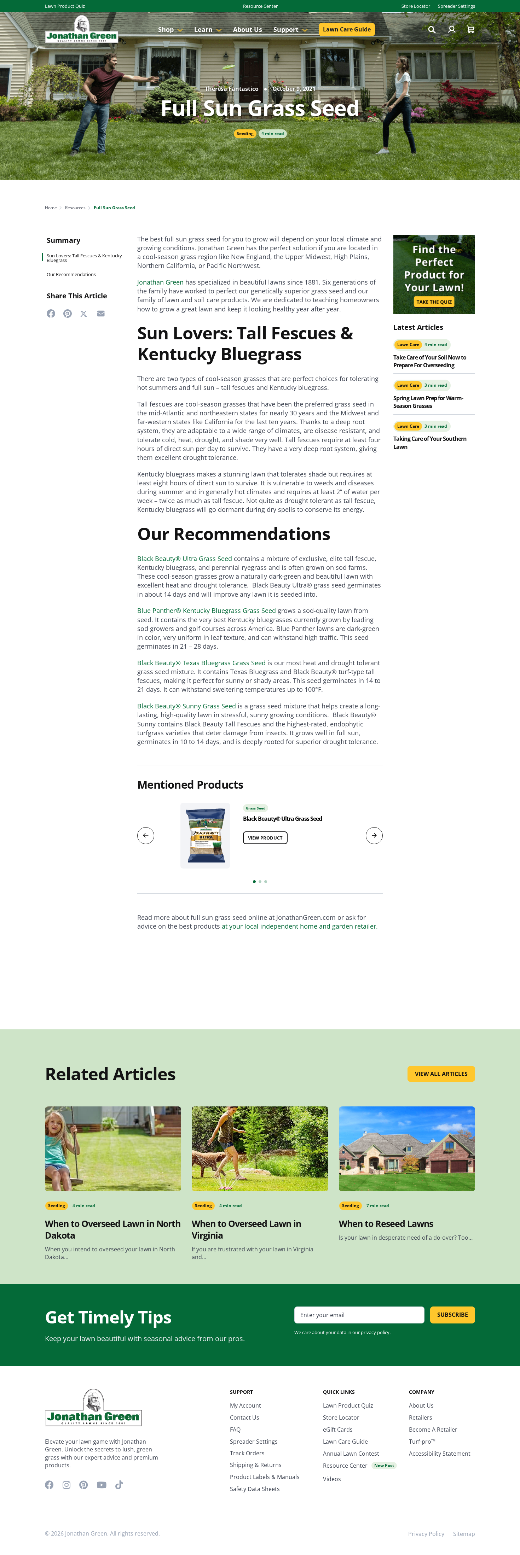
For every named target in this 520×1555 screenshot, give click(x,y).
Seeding (245, 133)
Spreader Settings (456, 6)
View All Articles (441, 1074)
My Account (245, 1405)
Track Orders (247, 1453)
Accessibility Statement (439, 1453)
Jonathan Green (160, 282)
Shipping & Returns (256, 1465)
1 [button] (254, 881)
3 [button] (265, 881)
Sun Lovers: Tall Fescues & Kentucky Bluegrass (84, 258)
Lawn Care (408, 344)
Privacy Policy (426, 1534)
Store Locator (415, 6)
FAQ (235, 1429)
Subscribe (452, 1315)
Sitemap (464, 1534)
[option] (260, 833)
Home (51, 208)
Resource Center (260, 6)
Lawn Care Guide (347, 29)
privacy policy (375, 1332)
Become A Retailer (433, 1429)
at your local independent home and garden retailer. (300, 926)
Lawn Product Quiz (65, 6)
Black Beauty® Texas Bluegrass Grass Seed (201, 663)
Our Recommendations (71, 274)
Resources (75, 208)
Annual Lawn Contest (351, 1453)
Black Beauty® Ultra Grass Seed (184, 558)
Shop (166, 29)
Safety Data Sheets (255, 1489)
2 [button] (260, 881)
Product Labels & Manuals (265, 1477)
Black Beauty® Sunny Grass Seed (186, 706)
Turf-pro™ (422, 1441)
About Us (247, 29)
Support (286, 29)
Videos (332, 1479)
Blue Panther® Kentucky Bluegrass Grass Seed (206, 610)
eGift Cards (338, 1429)
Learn (204, 29)
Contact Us (244, 1417)
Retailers (420, 1417)
